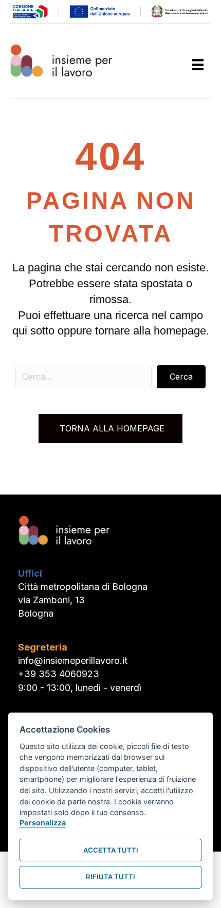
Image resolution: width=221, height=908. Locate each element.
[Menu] (198, 64)
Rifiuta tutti (110, 877)
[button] (181, 376)
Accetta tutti (110, 850)
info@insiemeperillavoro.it (72, 660)
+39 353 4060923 (58, 673)
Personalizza (43, 822)
